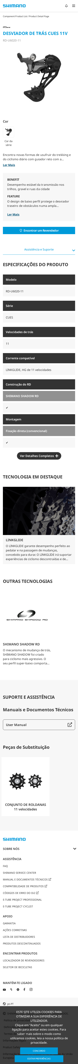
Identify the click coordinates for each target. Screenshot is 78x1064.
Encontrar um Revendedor (41, 230)
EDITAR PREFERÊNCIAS (39, 1058)
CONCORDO (39, 1050)
